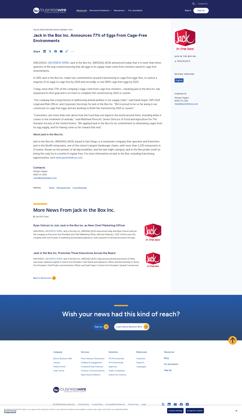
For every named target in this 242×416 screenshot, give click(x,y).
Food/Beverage (80, 187)
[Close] (236, 411)
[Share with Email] (61, 51)
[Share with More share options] (72, 51)
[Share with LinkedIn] (44, 51)
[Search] (193, 4)
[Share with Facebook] (56, 51)
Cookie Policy (10, 412)
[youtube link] (175, 404)
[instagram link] (187, 404)
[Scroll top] (232, 340)
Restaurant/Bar (63, 187)
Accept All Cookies (194, 411)
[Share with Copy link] (67, 51)
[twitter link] (163, 404)
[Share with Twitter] (50, 51)
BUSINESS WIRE (58, 62)
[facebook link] (181, 404)
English (179, 80)
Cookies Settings (175, 411)
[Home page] (49, 10)
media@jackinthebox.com (45, 178)
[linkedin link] (169, 404)
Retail (51, 187)
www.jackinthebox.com (69, 157)
